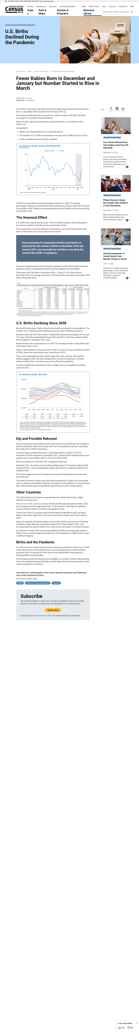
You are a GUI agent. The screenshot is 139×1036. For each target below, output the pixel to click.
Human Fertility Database (31, 504)
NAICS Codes (94, 6)
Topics (30, 12)
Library (29, 71)
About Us (112, 6)
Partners (30, 6)
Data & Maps (42, 12)
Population (56, 583)
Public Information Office (41, 615)
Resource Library (88, 12)
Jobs (104, 6)
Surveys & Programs (62, 12)
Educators (53, 6)
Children (20, 583)
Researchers (41, 6)
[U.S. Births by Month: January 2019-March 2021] (53, 195)
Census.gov (21, 71)
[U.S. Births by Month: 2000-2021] (53, 432)
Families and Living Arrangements (37, 583)
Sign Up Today (53, 610)
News (84, 6)
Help (132, 6)
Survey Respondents (67, 6)
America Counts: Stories (41, 71)
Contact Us (123, 6)
